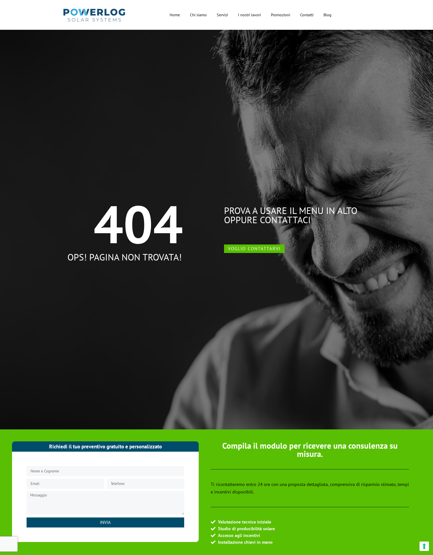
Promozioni (280, 14)
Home (175, 14)
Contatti (306, 14)
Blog (327, 14)
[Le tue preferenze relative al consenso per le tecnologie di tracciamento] (424, 546)
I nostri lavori (249, 14)
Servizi (222, 14)
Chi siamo (198, 14)
